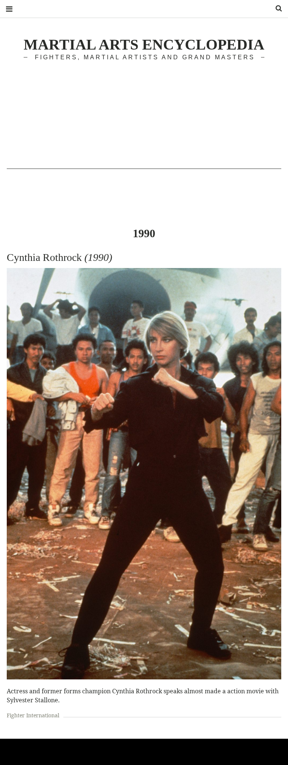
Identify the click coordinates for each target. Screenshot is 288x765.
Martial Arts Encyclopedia (144, 44)
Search (276, 8)
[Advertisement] (144, 116)
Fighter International (33, 715)
